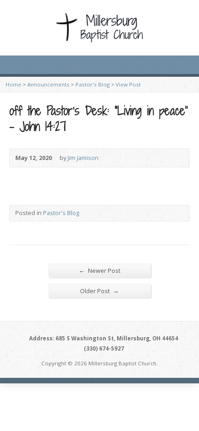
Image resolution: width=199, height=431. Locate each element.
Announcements (48, 84)
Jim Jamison (83, 158)
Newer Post (99, 270)
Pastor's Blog (92, 84)
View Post (128, 84)
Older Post (99, 290)
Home (13, 84)
